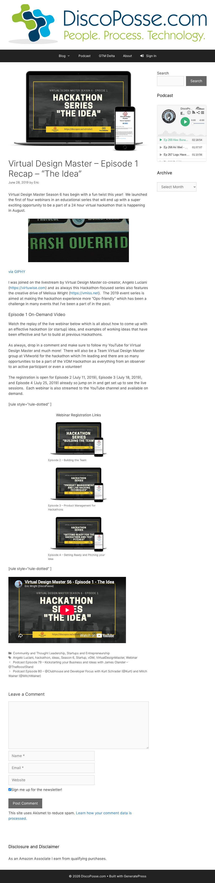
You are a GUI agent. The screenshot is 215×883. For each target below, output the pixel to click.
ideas (55, 657)
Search (163, 73)
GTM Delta (107, 56)
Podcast (84, 56)
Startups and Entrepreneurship (88, 653)
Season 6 (67, 657)
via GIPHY (16, 272)
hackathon (42, 657)
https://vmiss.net (84, 293)
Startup (81, 657)
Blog (62, 56)
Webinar (131, 657)
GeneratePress (135, 876)
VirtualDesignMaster (110, 657)
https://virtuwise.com (27, 288)
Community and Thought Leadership (39, 653)
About (127, 56)
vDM (91, 657)
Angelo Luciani (23, 657)
